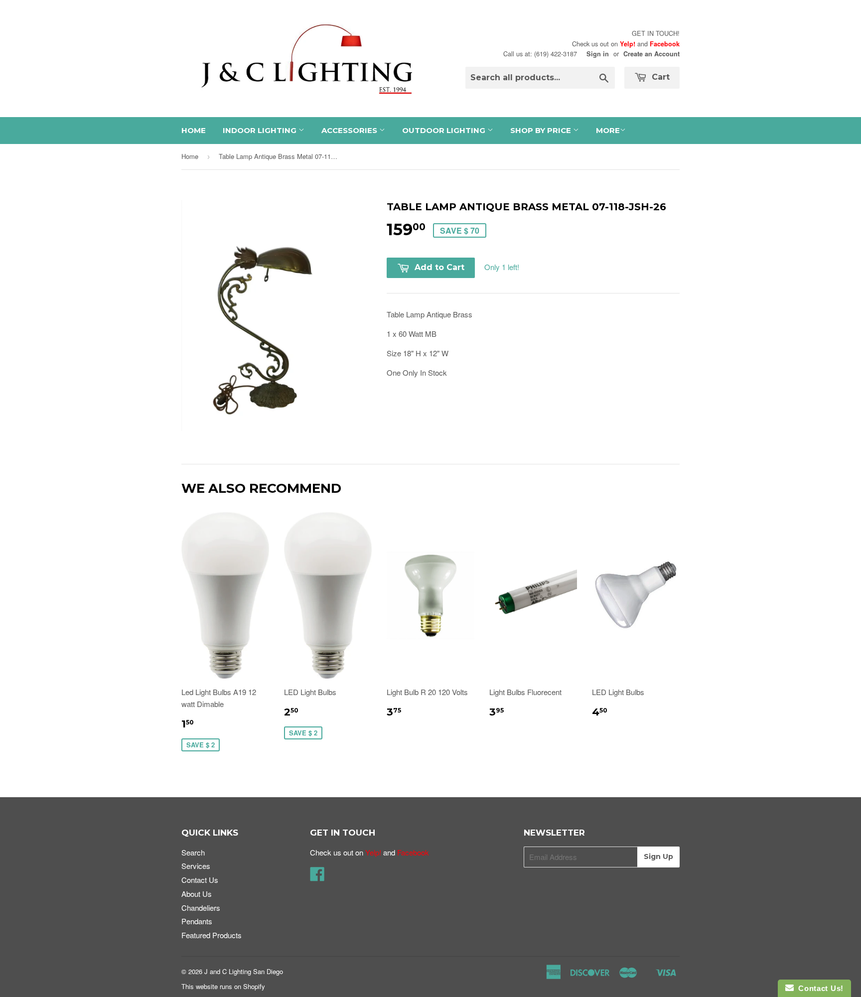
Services (195, 865)
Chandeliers (200, 907)
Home (193, 130)
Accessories (350, 130)
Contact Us (199, 879)
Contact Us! (819, 988)
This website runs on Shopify (223, 986)
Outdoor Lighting (444, 130)
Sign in (597, 53)
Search (193, 852)
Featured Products (211, 935)
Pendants (196, 921)
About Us (196, 893)
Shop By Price (541, 130)
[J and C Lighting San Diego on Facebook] (317, 876)
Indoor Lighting (260, 130)
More (608, 130)
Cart (659, 77)
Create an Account (651, 53)
